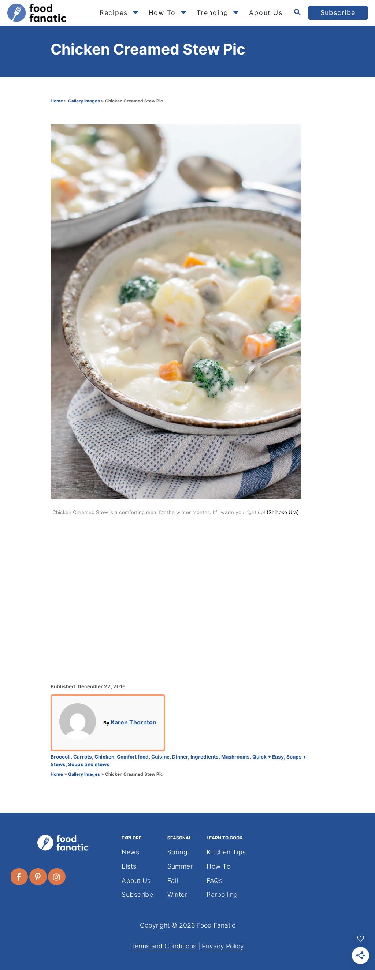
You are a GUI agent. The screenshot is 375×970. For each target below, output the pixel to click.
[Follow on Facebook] (19, 876)
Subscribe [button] (338, 12)
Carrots (82, 757)
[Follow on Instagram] (57, 876)
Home (57, 101)
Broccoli (61, 757)
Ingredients (204, 757)
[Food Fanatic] (47, 13)
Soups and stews (88, 764)
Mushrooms (235, 757)
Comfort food (133, 757)
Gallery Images (84, 101)
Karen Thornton (133, 722)
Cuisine (160, 757)
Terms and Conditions (163, 946)
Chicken (104, 757)
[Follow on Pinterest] (38, 876)
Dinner (180, 757)
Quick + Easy (268, 757)
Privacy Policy (223, 946)
